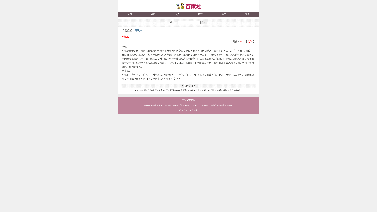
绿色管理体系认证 (182, 90)
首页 (129, 14)
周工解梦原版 (153, 90)
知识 (176, 14)
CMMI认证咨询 (141, 90)
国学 (247, 14)
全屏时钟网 (226, 90)
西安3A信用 (194, 90)
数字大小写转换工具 (167, 90)
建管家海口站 (205, 90)
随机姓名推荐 (216, 90)
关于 (223, 14)
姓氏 (153, 14)
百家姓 (193, 7)
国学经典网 (236, 90)
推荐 (200, 14)
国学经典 (194, 110)
